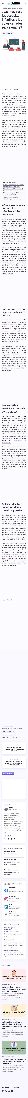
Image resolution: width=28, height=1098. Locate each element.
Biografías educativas (11, 950)
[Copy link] (16, 737)
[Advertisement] (14, 72)
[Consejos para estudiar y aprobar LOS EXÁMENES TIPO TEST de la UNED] (14, 762)
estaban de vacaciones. (10, 324)
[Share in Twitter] (7, 737)
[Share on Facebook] (10, 737)
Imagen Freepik (7, 600)
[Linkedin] (14, 839)
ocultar (14, 182)
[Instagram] (11, 839)
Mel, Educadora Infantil (10, 1087)
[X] (5, 839)
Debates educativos (8, 31)
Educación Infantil (8, 33)
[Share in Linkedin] (13, 737)
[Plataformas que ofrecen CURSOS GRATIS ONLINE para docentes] (14, 748)
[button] (3, 3)
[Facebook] (8, 839)
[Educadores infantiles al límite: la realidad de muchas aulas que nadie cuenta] (14, 1048)
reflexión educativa (7, 726)
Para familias (8, 940)
